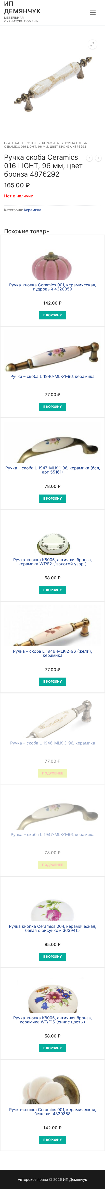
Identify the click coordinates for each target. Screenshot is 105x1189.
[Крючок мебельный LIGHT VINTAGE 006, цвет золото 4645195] (89, 159)
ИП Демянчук (22, 7)
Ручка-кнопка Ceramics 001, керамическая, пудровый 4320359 (52, 286)
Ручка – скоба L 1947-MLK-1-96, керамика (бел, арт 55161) (52, 470)
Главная (11, 143)
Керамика (50, 143)
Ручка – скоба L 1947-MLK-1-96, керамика (53, 834)
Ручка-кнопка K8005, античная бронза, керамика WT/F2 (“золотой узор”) (52, 561)
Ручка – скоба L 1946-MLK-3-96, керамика (52, 742)
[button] (92, 44)
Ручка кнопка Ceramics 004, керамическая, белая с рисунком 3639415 (52, 928)
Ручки (30, 143)
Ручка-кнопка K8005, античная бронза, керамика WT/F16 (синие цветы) (52, 1019)
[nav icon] (93, 12)
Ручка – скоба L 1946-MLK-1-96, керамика (52, 376)
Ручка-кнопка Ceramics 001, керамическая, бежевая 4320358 (52, 1111)
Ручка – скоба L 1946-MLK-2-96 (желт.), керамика (52, 653)
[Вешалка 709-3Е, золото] (98, 159)
